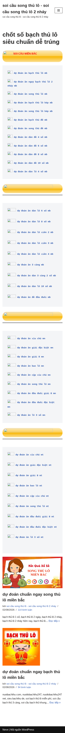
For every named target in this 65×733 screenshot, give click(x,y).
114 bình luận (25, 610)
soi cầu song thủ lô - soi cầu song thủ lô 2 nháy (31, 606)
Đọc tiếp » (54, 620)
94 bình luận (24, 687)
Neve (5, 729)
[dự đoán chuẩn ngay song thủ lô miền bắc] (32, 572)
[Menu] (58, 10)
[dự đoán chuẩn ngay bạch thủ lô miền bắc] (32, 647)
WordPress (28, 729)
